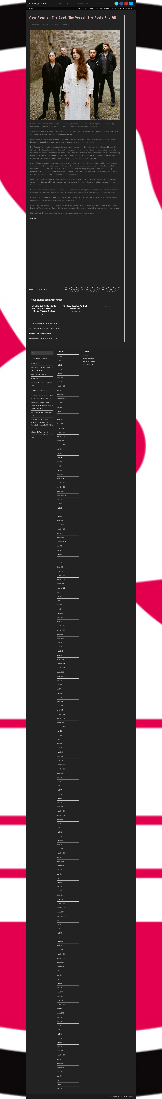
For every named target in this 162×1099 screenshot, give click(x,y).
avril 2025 (59, 415)
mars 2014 (60, 941)
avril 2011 (59, 1089)
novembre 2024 (61, 436)
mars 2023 (60, 516)
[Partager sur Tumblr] (108, 289)
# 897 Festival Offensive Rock (39, 374)
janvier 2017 (60, 807)
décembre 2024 (61, 432)
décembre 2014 (61, 903)
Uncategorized (94, 8)
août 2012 (59, 1021)
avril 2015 (59, 887)
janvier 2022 (60, 571)
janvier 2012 (60, 1051)
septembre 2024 (61, 445)
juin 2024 (59, 457)
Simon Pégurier (35, 24)
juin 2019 (59, 689)
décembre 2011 (61, 1055)
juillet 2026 (59, 356)
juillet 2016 (59, 823)
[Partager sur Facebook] (71, 289)
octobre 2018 (60, 723)
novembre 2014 (61, 908)
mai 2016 (59, 832)
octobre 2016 (60, 819)
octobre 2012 (60, 1013)
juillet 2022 (59, 546)
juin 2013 (59, 979)
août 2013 (59, 971)
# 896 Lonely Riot (36, 378)
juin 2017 (59, 786)
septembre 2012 (61, 1017)
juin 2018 (59, 739)
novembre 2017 (61, 769)
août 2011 (59, 1072)
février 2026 (60, 377)
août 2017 (59, 777)
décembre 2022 (61, 529)
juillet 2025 (59, 403)
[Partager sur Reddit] (103, 289)
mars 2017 (60, 798)
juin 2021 (59, 600)
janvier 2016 (60, 849)
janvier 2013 (60, 1000)
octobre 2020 (60, 634)
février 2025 (60, 424)
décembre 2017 (61, 765)
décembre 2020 (61, 626)
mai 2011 (59, 1084)
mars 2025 (60, 420)
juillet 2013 (59, 975)
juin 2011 (59, 1080)
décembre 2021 (61, 575)
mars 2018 (60, 752)
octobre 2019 (60, 672)
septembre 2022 (61, 542)
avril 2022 (59, 558)
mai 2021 (59, 605)
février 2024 (60, 474)
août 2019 (59, 680)
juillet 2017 (59, 781)
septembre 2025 (61, 398)
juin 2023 (59, 504)
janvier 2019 (60, 710)
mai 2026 (59, 365)
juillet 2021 (59, 596)
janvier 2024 (60, 478)
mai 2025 (59, 411)
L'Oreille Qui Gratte (37, 3)
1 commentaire (65, 24)
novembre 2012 (61, 1009)
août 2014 (59, 920)
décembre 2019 (61, 664)
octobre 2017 (60, 773)
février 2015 (60, 895)
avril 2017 (59, 794)
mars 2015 (60, 891)
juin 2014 (59, 929)
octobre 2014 (60, 912)
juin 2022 (59, 550)
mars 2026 (60, 373)
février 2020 (60, 655)
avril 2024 (59, 466)
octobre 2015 (60, 861)
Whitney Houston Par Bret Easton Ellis (75, 307)
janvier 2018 (60, 760)
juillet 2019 (59, 685)
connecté (41, 338)
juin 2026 (59, 361)
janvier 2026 (60, 382)
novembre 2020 (61, 630)
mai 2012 (59, 1034)
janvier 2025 (60, 428)
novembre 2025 (61, 390)
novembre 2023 (61, 487)
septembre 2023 (61, 495)
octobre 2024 (60, 441)
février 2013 (60, 996)
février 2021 (60, 617)
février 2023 (60, 521)
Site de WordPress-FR (89, 364)
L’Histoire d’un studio (45, 398)
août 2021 (59, 592)
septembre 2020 (61, 638)
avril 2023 (59, 512)
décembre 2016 (61, 811)
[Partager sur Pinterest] (82, 289)
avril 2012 (59, 1038)
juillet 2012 (59, 1025)
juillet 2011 (59, 1076)
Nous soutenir (129, 1096)
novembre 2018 (61, 718)
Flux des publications (88, 359)
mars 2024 (60, 470)
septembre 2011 (61, 1067)
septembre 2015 (61, 866)
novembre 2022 (61, 533)
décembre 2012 (61, 1004)
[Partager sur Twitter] (66, 289)
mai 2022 (59, 554)
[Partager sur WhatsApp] (119, 289)
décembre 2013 (61, 954)
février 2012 (60, 1046)
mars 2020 (60, 651)
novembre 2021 (61, 579)
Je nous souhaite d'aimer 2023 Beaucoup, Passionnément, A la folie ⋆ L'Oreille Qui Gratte (41, 422)
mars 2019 (60, 701)
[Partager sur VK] (98, 289)
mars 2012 (60, 1042)
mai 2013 (59, 983)
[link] (33, 218)
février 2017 (60, 802)
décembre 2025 (61, 386)
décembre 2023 (61, 483)
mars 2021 (60, 613)
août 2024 (59, 449)
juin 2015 (59, 878)
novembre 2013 (61, 958)
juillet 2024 (59, 453)
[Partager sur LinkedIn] (87, 289)
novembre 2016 (61, 815)
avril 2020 (59, 647)
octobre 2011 (60, 1063)
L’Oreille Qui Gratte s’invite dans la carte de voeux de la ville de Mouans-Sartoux (44, 308)
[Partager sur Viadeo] (113, 289)
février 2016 (60, 844)
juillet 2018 (59, 735)
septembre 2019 (61, 676)
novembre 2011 (61, 1059)
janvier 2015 (60, 899)
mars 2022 (60, 563)
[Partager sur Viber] (92, 289)
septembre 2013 (61, 967)
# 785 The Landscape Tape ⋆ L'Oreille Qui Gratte (46, 328)
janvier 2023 (60, 525)
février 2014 (60, 946)
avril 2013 (59, 987)
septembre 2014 (61, 916)
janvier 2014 (60, 950)
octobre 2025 (60, 394)
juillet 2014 (59, 924)
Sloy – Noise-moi (35, 412)
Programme (121, 1096)
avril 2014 (59, 937)
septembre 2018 (61, 727)
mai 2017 (59, 790)
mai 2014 (59, 933)
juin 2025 (59, 407)
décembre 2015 (61, 853)
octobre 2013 (60, 962)
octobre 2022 (60, 537)
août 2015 (59, 870)
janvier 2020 (60, 659)
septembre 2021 (61, 588)
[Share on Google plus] (76, 289)
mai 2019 (59, 693)
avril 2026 (59, 369)
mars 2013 (60, 992)
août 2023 (59, 500)
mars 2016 (60, 840)
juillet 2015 (59, 874)
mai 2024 (59, 462)
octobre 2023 (60, 491)
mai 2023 (59, 508)
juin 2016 (59, 828)
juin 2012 (59, 1030)
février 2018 (60, 756)
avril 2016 (59, 836)
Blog (85, 8)
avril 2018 (59, 748)
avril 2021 (59, 609)
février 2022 (60, 567)
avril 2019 (59, 697)
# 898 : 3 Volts (35, 363)
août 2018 (59, 731)
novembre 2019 (61, 668)
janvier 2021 (60, 621)
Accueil (80, 8)
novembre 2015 (61, 857)
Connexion (85, 356)
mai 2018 (59, 744)
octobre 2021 (60, 584)
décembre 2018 (61, 714)
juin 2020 (59, 643)
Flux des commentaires (89, 361)
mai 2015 (59, 882)
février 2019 (60, 706)
